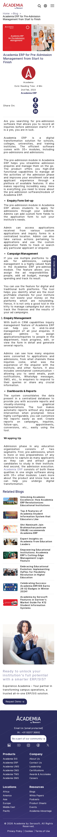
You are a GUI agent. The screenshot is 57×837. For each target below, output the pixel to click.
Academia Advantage (40, 811)
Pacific (6, 811)
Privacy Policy (14, 831)
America (7, 795)
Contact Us (35, 762)
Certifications (36, 770)
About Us (34, 758)
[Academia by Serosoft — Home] (13, 5)
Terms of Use (42, 831)
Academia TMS (11, 774)
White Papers (36, 795)
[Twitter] (35, 105)
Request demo (54, 268)
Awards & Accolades (40, 774)
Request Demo (13, 701)
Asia (5, 799)
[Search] (39, 6)
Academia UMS (11, 766)
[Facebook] (35, 100)
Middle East (9, 807)
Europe (7, 803)
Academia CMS (11, 770)
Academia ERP (29, 93)
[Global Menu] (45, 6)
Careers (33, 778)
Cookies (29, 831)
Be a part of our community (27, 738)
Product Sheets (37, 803)
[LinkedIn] (35, 111)
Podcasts (34, 799)
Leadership (35, 766)
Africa (6, 791)
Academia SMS (11, 778)
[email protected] (33, 728)
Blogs (32, 791)
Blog (15, 13)
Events (33, 807)
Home (6, 13)
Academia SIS (10, 758)
